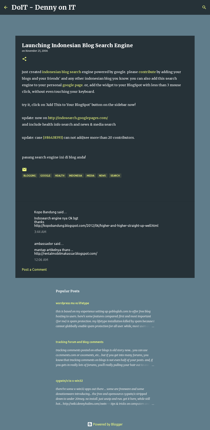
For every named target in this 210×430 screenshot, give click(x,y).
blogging (30, 175)
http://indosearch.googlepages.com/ (78, 118)
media (90, 175)
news (102, 175)
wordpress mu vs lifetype (72, 303)
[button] (24, 59)
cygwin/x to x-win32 (69, 380)
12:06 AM (41, 259)
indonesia (75, 175)
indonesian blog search (61, 72)
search (115, 175)
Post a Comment (34, 269)
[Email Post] (24, 171)
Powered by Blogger (107, 424)
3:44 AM (40, 232)
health (59, 175)
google (45, 175)
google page (73, 85)
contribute (147, 72)
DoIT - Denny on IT (43, 7)
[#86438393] (53, 137)
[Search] (81, 7)
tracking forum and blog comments (79, 342)
